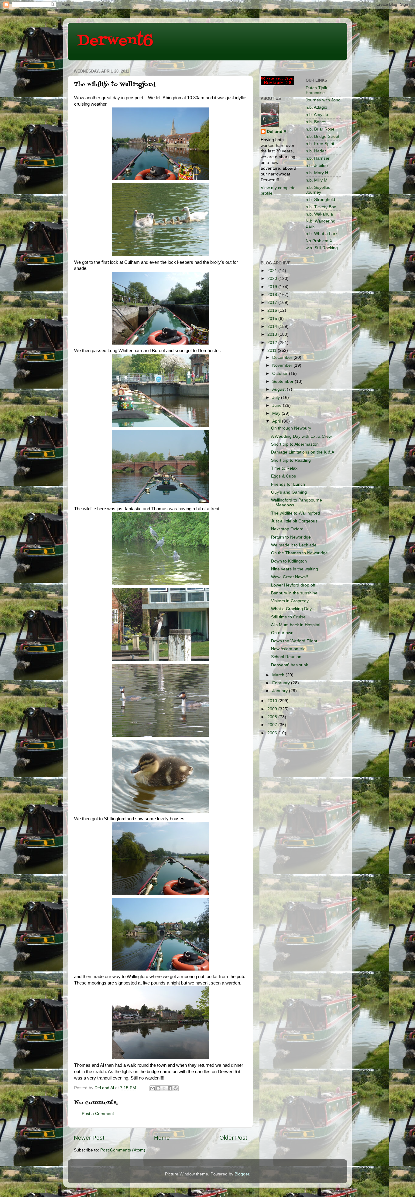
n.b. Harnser (318, 158)
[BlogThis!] (158, 1088)
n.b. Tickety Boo (321, 207)
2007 (272, 725)
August (279, 389)
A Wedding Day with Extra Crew (301, 436)
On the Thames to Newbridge (299, 553)
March (279, 675)
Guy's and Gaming (289, 492)
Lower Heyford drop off (293, 585)
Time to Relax (284, 468)
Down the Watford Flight (294, 641)
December (282, 357)
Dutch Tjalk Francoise (316, 90)
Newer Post (89, 1137)
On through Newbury (291, 428)
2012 (272, 342)
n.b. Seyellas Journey (318, 190)
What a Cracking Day (291, 609)
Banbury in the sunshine (294, 593)
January (280, 691)
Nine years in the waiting (294, 569)
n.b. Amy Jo (317, 114)
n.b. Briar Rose (320, 129)
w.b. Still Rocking (322, 248)
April (277, 421)
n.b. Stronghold (320, 199)
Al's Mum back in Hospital (295, 625)
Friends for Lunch (288, 484)
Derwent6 (115, 41)
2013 (272, 334)
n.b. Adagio (316, 107)
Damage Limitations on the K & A (302, 452)
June (277, 405)
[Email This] (152, 1088)
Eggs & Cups (283, 476)
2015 (272, 318)
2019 (272, 286)
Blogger (242, 1174)
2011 (272, 350)
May (277, 413)
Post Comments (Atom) (122, 1150)
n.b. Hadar (316, 151)
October (280, 373)
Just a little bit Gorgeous (294, 521)
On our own (282, 633)
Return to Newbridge (291, 537)
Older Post (233, 1137)
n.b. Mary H (317, 173)
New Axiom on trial (289, 649)
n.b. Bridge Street (322, 136)
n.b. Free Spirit (320, 143)
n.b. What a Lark (322, 233)
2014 (272, 326)
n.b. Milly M (317, 180)
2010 (272, 701)
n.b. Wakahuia (319, 214)
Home (162, 1137)
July (276, 397)
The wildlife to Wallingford (295, 513)
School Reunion (286, 657)
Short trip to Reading (291, 460)
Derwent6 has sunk (289, 665)
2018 (272, 294)
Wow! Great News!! (289, 577)
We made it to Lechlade (294, 545)
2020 (272, 278)
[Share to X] (164, 1088)
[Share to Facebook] (170, 1088)
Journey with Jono (323, 100)
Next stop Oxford (287, 529)
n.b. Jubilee (317, 165)
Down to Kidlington (289, 561)
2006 (272, 733)
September (283, 381)
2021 (272, 270)
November (282, 365)
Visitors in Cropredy (290, 601)
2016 (272, 310)
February (281, 683)
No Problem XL (320, 241)
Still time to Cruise (288, 617)
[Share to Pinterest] (176, 1088)
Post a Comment (98, 1113)
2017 (272, 302)
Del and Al (277, 131)
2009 (272, 709)
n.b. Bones (316, 122)
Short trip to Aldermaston (295, 444)
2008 (272, 717)
